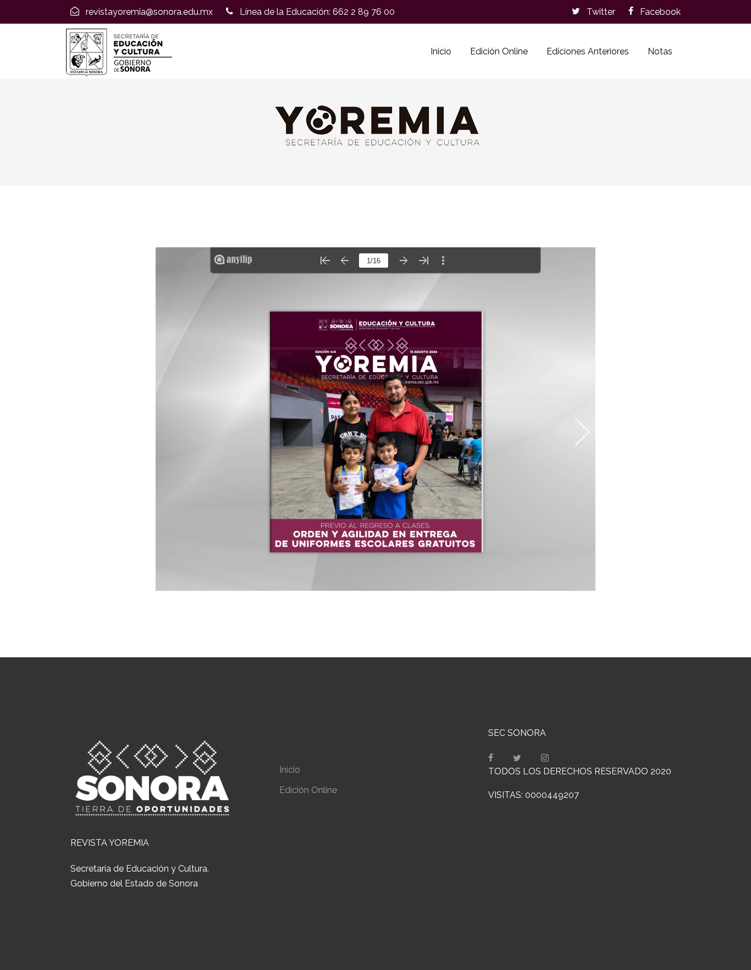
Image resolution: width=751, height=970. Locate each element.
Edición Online (499, 51)
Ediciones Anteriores (587, 51)
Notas (660, 51)
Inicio (440, 51)
